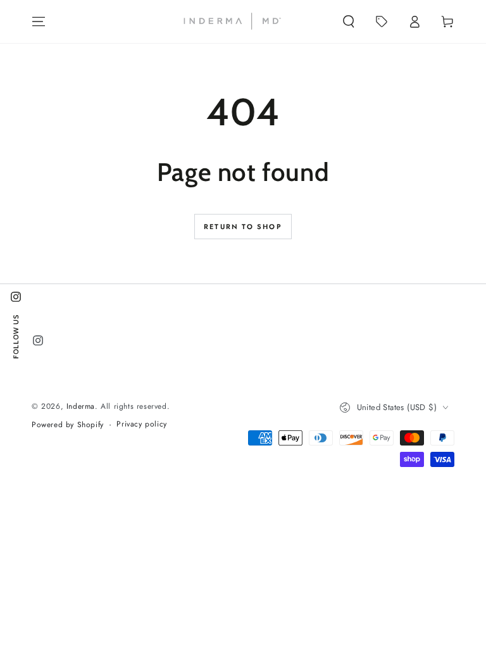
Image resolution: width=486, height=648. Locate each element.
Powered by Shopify (68, 425)
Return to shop (243, 226)
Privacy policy (141, 424)
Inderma (80, 406)
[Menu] (38, 21)
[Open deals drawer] (381, 21)
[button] (348, 21)
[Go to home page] (232, 21)
